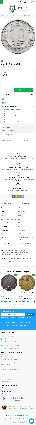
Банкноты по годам (6, 382)
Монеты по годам (6, 379)
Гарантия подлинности (7, 372)
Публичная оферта (6, 354)
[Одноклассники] (16, 196)
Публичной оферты (6, 319)
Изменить (16, 130)
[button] (17, 56)
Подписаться (30, 314)
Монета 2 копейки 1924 (9, 293)
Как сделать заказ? (6, 367)
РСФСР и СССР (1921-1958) (27, 140)
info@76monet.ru (8, 336)
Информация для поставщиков (10, 369)
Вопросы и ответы (6, 364)
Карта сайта (4, 377)
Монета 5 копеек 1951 (26, 293)
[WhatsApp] (19, 196)
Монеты (3, 140)
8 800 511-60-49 (7, 332)
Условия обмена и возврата (9, 362)
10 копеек (4, 143)
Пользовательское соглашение (10, 357)
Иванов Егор (23, 422)
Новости (3, 374)
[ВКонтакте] (13, 196)
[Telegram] (22, 196)
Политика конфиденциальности (10, 359)
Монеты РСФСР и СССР (13, 140)
